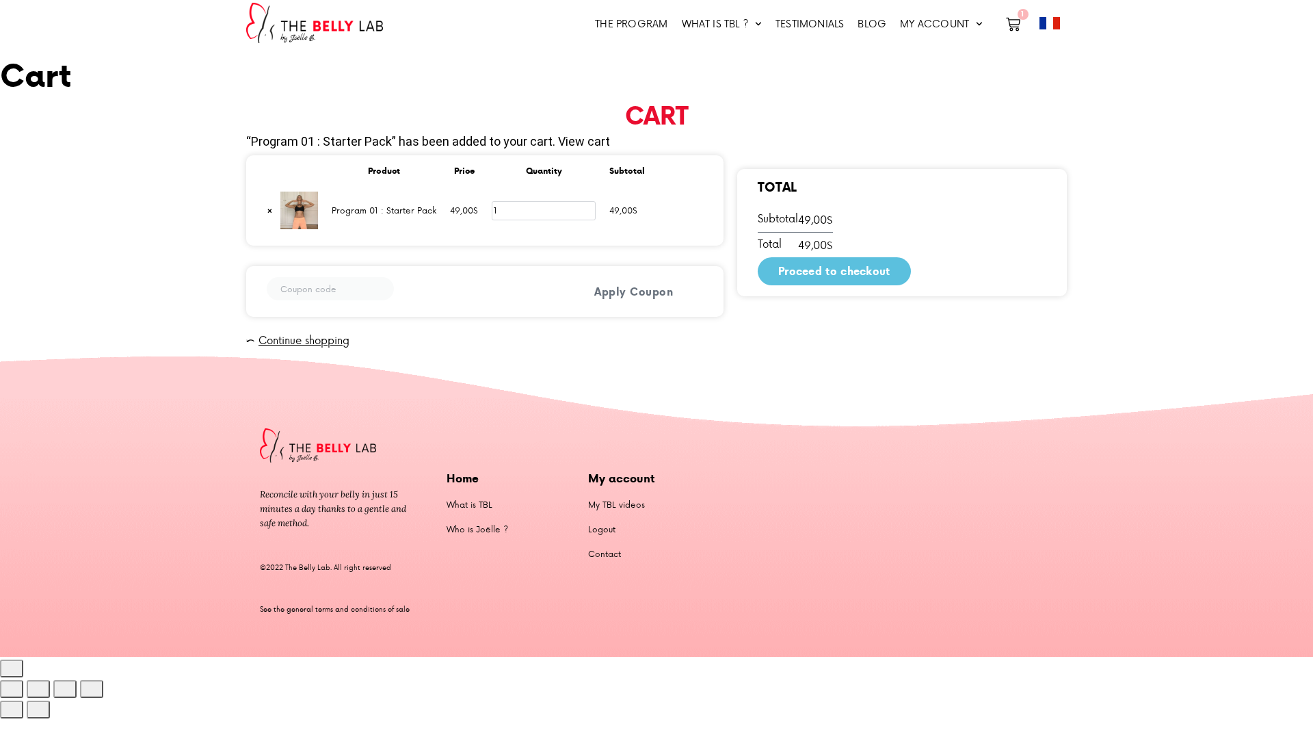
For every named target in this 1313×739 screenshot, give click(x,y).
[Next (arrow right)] (38, 709)
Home (463, 478)
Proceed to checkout (834, 270)
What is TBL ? (715, 23)
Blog (872, 23)
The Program (631, 23)
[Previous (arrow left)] (11, 709)
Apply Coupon (633, 291)
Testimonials (809, 23)
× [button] (270, 210)
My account (934, 23)
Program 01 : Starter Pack (384, 210)
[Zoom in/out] (11, 689)
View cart (584, 141)
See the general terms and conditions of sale (335, 609)
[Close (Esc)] (91, 689)
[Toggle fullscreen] (38, 689)
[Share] (65, 689)
